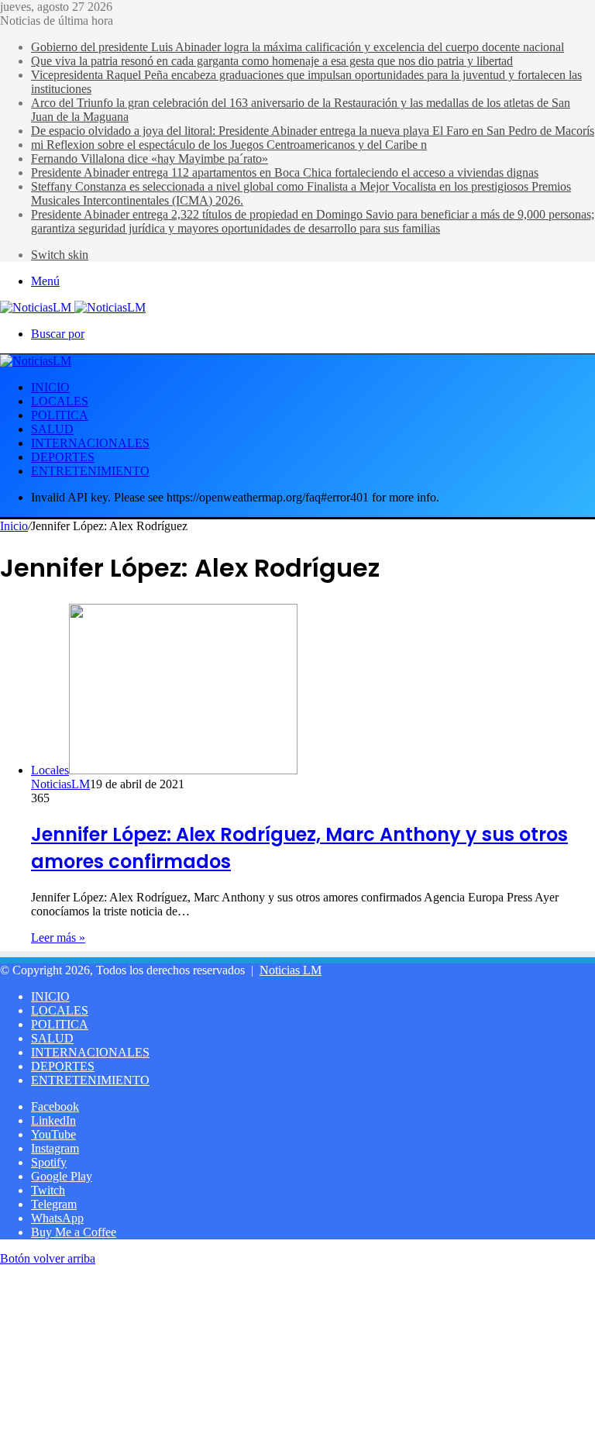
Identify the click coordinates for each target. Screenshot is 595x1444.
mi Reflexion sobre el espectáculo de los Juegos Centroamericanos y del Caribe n (229, 144)
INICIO (50, 387)
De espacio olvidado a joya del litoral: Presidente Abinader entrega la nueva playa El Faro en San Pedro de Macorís (312, 130)
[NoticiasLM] (73, 307)
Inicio (14, 525)
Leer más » (58, 937)
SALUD (52, 429)
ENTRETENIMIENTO (90, 470)
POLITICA (59, 415)
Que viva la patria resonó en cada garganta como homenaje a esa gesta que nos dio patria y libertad (272, 60)
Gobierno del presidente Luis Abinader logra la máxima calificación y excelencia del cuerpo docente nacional (297, 46)
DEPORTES (63, 457)
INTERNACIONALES (90, 443)
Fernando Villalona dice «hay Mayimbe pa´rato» (149, 158)
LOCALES (59, 401)
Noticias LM (291, 970)
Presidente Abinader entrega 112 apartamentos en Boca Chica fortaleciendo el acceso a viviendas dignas (284, 172)
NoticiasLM (60, 784)
